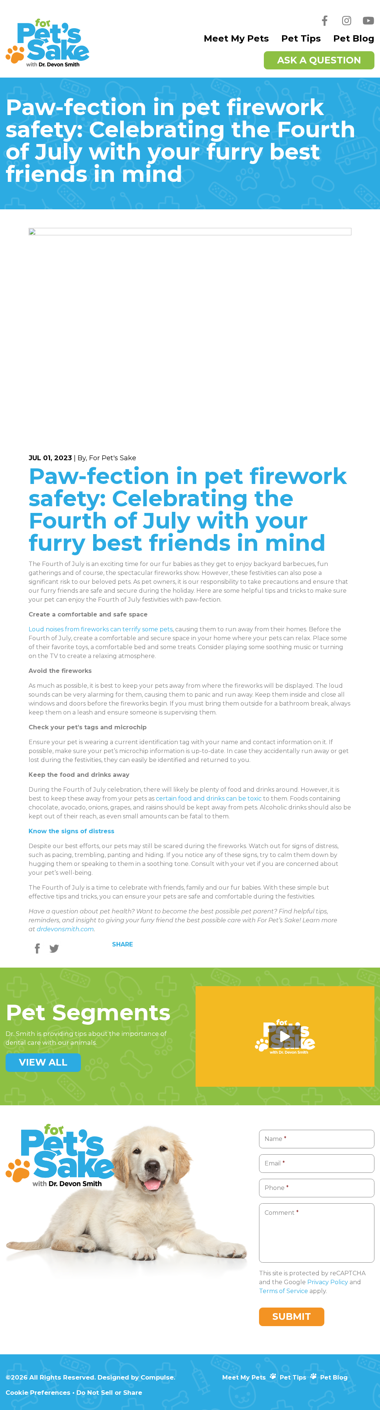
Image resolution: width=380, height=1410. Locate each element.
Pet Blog (353, 38)
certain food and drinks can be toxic (209, 798)
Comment (282, 1212)
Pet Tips (301, 38)
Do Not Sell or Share (109, 1392)
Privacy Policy (327, 1282)
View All (43, 1062)
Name (275, 1138)
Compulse (157, 1377)
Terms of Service (283, 1291)
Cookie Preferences (38, 1392)
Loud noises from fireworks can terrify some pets (101, 629)
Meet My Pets (236, 38)
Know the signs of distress (71, 831)
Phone (277, 1187)
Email (275, 1163)
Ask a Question (319, 60)
